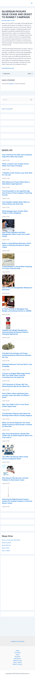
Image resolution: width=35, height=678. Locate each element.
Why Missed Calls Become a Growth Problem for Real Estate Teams (15, 479)
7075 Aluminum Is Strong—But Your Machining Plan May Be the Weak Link (15, 385)
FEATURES (17, 652)
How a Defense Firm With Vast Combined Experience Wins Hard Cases (17, 156)
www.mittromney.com (8, 68)
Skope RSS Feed (6, 545)
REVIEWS (17, 656)
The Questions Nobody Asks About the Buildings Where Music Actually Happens (17, 414)
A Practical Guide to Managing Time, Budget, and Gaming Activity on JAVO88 (16, 310)
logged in (11, 83)
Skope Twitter (5, 548)
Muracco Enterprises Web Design (11, 540)
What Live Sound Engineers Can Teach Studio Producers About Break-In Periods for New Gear (17, 424)
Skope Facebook (6, 542)
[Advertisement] (17, 582)
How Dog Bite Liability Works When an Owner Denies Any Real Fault (16, 203)
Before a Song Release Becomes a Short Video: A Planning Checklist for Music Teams (16, 245)
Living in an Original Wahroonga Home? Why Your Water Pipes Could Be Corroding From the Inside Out (16, 375)
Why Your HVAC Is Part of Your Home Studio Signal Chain (15, 405)
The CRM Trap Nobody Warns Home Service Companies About (15, 458)
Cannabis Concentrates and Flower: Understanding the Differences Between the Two (16, 355)
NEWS (17, 654)
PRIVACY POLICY (17, 664)
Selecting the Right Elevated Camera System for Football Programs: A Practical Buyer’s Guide (17, 501)
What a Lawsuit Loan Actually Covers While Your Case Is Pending (15, 165)
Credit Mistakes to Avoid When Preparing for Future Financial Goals (17, 267)
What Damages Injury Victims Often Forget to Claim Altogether (15, 212)
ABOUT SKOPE (17, 662)
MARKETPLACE (17, 660)
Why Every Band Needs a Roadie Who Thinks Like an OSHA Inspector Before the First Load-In (17, 435)
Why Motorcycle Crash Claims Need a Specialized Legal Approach (16, 183)
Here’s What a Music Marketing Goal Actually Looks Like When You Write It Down (15, 395)
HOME (17, 650)
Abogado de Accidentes (17, 641)
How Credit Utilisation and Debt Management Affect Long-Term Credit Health (16, 234)
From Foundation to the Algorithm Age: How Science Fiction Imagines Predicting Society (17, 193)
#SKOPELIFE (17, 658)
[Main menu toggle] (31, 3)
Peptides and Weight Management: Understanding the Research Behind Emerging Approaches (15, 332)
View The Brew (6, 550)
